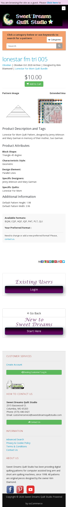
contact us (9, 239)
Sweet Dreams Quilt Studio (38, 496)
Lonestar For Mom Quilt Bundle (31, 68)
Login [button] (34, 289)
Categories (55, 39)
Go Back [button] (34, 312)
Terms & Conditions (16, 446)
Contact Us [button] (35, 422)
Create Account (14, 364)
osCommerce (36, 503)
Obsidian (6, 65)
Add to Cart (35, 83)
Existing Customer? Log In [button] (34, 372)
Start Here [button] (34, 331)
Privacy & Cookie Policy (18, 442)
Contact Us (12, 449)
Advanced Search (15, 439)
